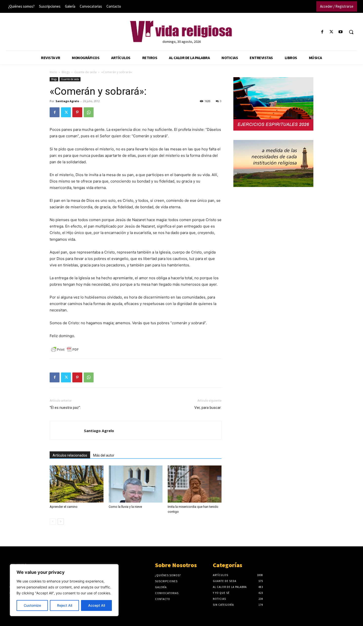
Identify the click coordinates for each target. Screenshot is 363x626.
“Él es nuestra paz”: (65, 407)
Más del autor (103, 455)
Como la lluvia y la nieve (125, 507)
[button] (351, 32)
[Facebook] (322, 32)
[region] (64, 590)
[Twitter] (331, 32)
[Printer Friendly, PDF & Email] (65, 349)
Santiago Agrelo (67, 101)
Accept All (96, 605)
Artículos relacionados (70, 455)
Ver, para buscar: (208, 407)
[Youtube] (340, 32)
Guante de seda (85, 72)
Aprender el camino (64, 507)
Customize (32, 605)
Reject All (64, 605)
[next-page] (61, 521)
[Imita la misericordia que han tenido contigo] (195, 484)
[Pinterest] (77, 112)
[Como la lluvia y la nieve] (135, 484)
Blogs (66, 72)
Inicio (53, 72)
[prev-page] (53, 521)
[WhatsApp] (89, 112)
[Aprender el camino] (76, 484)
